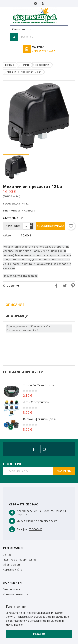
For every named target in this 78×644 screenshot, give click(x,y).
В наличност (11, 210)
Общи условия (12, 564)
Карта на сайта (13, 569)
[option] (20, 167)
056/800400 (35, 529)
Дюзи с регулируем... (37, 402)
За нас (7, 555)
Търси (14, 37)
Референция (11, 203)
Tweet (64, 286)
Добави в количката (50, 226)
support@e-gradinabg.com (41, 521)
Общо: (7, 235)
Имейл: (21, 521)
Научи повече (14, 624)
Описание (15, 305)
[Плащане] (35, 3)
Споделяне (55, 286)
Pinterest (72, 286)
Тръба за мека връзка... (39, 385)
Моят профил (11, 589)
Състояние (10, 218)
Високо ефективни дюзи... (40, 419)
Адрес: (21, 511)
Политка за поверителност (20, 559)
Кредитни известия (15, 594)
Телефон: (22, 529)
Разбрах (39, 633)
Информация (18, 316)
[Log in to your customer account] (42, 3)
